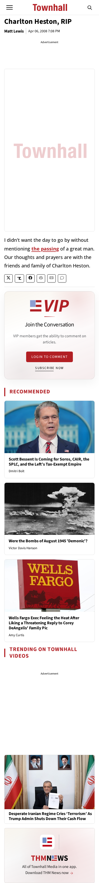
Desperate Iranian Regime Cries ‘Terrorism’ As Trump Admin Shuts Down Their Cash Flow (50, 816)
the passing (45, 248)
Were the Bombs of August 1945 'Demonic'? (48, 541)
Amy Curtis (16, 635)
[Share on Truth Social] (19, 278)
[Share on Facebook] (30, 278)
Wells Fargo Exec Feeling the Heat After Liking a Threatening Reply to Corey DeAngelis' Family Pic (44, 623)
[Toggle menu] (9, 7)
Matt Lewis (14, 31)
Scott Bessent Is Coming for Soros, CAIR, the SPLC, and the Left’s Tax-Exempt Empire (49, 461)
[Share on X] (8, 278)
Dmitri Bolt (16, 471)
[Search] (90, 7)
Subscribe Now (49, 368)
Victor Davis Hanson (23, 548)
